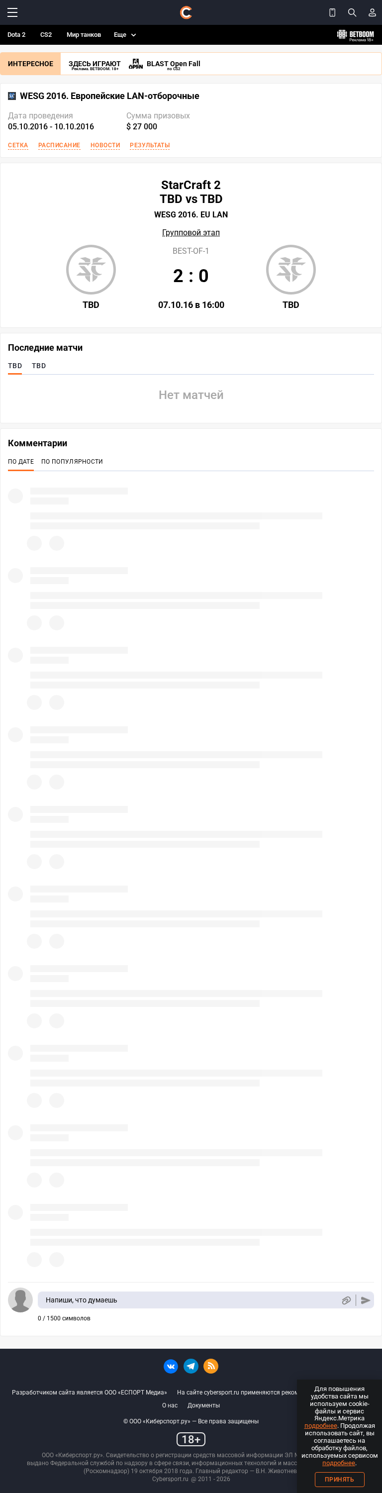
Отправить (366, 1300)
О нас (170, 1405)
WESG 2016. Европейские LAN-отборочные (109, 96)
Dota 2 (16, 34)
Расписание (59, 145)
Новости (105, 145)
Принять (340, 1479)
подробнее (320, 1425)
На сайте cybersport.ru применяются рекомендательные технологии (273, 1392)
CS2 (46, 34)
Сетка (18, 145)
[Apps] (332, 12)
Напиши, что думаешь (81, 1300)
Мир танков (84, 34)
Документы (204, 1405)
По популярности (72, 461)
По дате (21, 461)
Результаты (150, 145)
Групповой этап (191, 232)
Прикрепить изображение (346, 1300)
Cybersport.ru (170, 1479)
